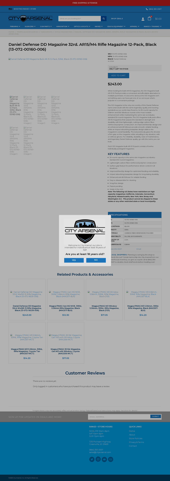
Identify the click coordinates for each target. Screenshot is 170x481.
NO (96, 260)
